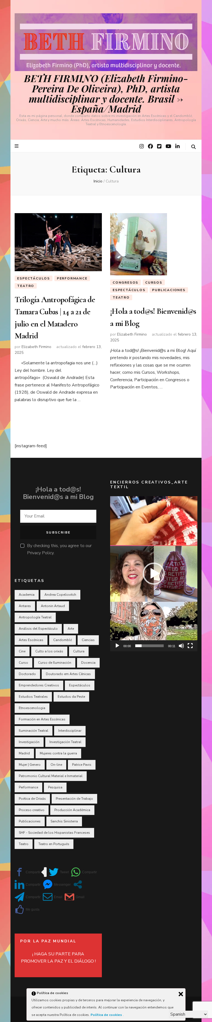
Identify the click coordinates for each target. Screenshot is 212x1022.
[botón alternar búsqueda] (193, 147)
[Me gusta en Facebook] (27, 909)
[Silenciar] (181, 646)
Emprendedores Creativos (39, 685)
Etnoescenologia (32, 708)
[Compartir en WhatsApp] (84, 872)
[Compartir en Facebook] (28, 872)
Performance (72, 278)
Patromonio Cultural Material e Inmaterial (51, 776)
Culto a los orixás (49, 651)
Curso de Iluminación (54, 662)
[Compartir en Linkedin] (28, 884)
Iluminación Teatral (33, 730)
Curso (23, 662)
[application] (153, 573)
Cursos (153, 282)
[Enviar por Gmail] (74, 897)
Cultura (78, 651)
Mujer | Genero (30, 764)
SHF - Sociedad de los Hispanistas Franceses (54, 832)
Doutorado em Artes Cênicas (68, 674)
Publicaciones (168, 290)
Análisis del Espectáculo (38, 628)
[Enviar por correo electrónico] (52, 897)
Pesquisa (55, 787)
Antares (25, 606)
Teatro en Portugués (53, 844)
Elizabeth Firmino (36, 346)
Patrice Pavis (81, 764)
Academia (27, 594)
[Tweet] (59, 872)
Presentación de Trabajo (74, 798)
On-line (56, 764)
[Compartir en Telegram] (28, 897)
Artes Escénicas (31, 640)
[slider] (149, 645)
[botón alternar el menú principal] (17, 146)
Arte (71, 628)
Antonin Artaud (53, 606)
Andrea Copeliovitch (60, 594)
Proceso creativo (31, 810)
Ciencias (88, 640)
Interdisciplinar (69, 730)
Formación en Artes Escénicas (42, 719)
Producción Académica (72, 810)
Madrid (24, 753)
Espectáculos (33, 278)
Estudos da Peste (71, 696)
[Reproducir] (117, 646)
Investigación (29, 742)
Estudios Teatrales (33, 696)
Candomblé (62, 640)
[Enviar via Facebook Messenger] (57, 884)
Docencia (88, 662)
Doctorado (27, 674)
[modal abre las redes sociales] (78, 884)
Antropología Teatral (35, 617)
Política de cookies (107, 1015)
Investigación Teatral (65, 742)
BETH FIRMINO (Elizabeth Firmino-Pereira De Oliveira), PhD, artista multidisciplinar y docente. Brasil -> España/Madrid (106, 93)
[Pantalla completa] (190, 646)
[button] (154, 574)
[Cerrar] (181, 994)
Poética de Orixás (32, 798)
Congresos (125, 282)
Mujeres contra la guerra (58, 753)
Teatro (25, 286)
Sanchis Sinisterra (64, 821)
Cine (22, 651)
